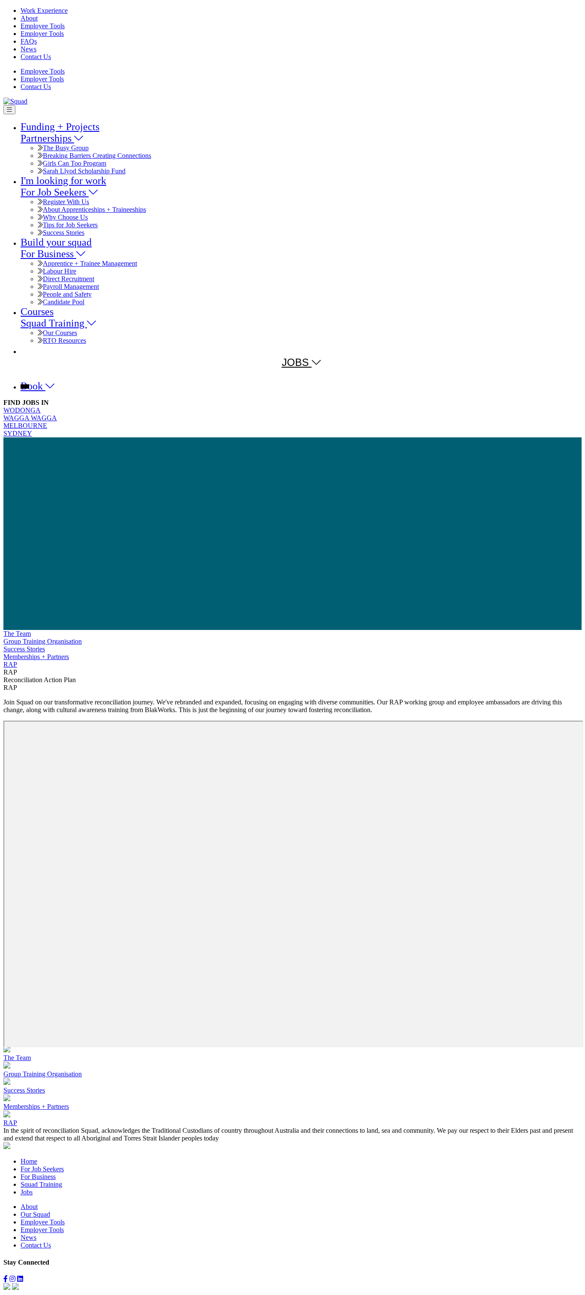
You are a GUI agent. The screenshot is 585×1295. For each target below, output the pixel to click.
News (28, 49)
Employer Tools (42, 33)
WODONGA (22, 410)
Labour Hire (59, 271)
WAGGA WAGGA (30, 418)
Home (29, 1161)
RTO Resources (64, 340)
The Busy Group (66, 147)
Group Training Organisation (42, 641)
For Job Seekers (42, 1169)
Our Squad (35, 1214)
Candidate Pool (63, 302)
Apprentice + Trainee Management (90, 263)
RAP (10, 664)
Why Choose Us (65, 217)
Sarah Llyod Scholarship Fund (84, 171)
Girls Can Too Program (74, 163)
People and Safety (67, 294)
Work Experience (44, 10)
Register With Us (66, 201)
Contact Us (36, 56)
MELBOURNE (25, 425)
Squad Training (41, 1184)
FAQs (29, 41)
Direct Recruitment (68, 278)
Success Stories (63, 232)
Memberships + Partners (36, 656)
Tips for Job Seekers (70, 225)
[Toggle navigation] (9, 109)
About (29, 18)
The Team (17, 633)
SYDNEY (17, 433)
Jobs (27, 1192)
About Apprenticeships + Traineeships (94, 209)
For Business (38, 1176)
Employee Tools (43, 26)
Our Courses (60, 332)
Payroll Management (71, 286)
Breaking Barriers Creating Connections (97, 155)
